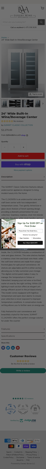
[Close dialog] (43, 220)
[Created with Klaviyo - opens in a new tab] (23, 249)
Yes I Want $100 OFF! (30, 243)
